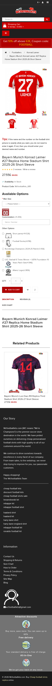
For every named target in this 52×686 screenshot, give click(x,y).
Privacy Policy (10, 575)
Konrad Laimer (33, 52)
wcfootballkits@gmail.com (18, 607)
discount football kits (13, 492)
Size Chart (7, 305)
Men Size (7, 199)
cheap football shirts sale (15, 496)
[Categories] (5, 33)
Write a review (29, 169)
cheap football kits (12, 488)
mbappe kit (8, 503)
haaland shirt (9, 512)
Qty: (4, 281)
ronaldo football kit (12, 531)
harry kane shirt (10, 520)
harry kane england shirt (15, 523)
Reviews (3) (25, 299)
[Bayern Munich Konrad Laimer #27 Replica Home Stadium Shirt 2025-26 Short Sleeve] (26, 91)
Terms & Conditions (12, 571)
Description (8, 299)
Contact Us (8, 556)
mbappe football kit (12, 527)
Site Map (7, 579)
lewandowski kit (11, 499)
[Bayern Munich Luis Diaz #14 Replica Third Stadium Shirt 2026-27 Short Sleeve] (26, 372)
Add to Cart (14, 290)
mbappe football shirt (13, 507)
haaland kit (8, 516)
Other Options (8, 228)
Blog (5, 582)
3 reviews (17, 169)
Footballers (16, 52)
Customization (8, 217)
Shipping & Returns (12, 560)
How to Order (10, 567)
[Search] (47, 19)
